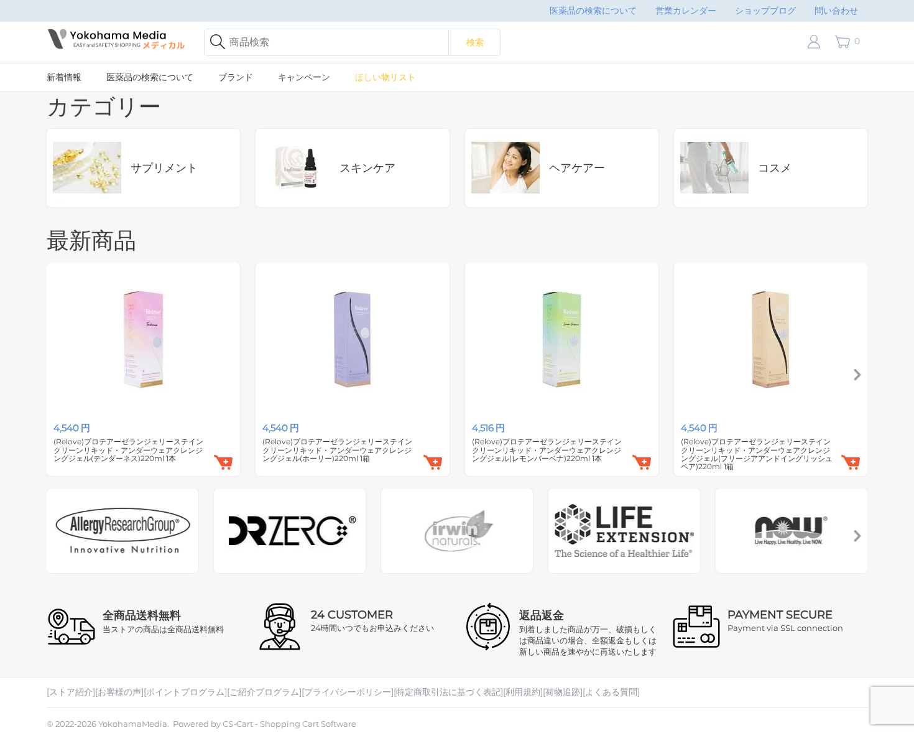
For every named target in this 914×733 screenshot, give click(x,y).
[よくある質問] (611, 692)
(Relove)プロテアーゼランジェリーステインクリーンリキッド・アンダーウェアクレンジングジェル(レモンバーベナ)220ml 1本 (547, 449)
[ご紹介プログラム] (264, 692)
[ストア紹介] (71, 692)
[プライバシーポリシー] (348, 692)
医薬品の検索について (593, 10)
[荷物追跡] (563, 692)
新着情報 (64, 77)
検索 (475, 42)
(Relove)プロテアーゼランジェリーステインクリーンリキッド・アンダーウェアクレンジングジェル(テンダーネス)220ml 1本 (128, 449)
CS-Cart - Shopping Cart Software (289, 724)
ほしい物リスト (385, 77)
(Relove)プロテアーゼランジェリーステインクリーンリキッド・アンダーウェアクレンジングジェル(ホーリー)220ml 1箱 (337, 449)
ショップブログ (765, 10)
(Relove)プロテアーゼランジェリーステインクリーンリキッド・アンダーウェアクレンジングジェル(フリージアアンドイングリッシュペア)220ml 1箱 (757, 453)
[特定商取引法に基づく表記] (448, 692)
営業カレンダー (685, 10)
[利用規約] (523, 692)
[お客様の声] (119, 692)
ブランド (235, 77)
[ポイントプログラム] (185, 692)
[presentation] (857, 375)
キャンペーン (304, 77)
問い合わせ (836, 10)
